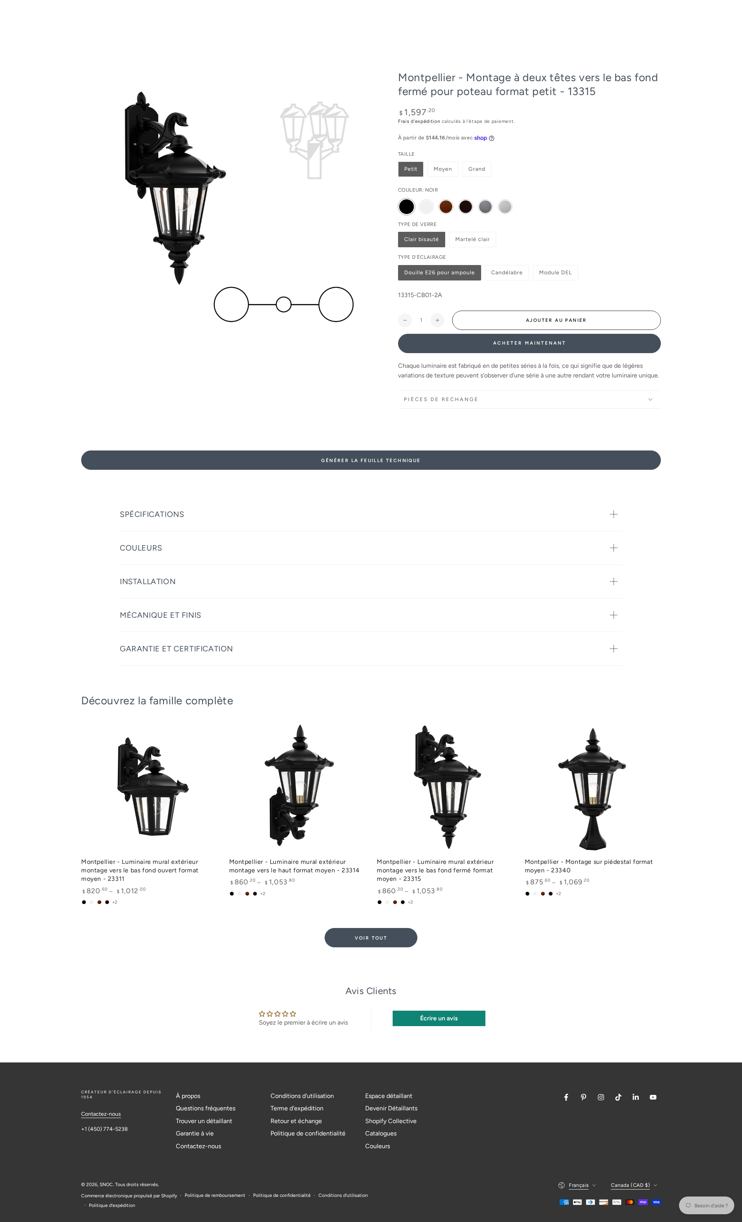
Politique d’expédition (112, 1205)
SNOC (106, 1184)
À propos (188, 1096)
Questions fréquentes (205, 1108)
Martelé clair (472, 241)
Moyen (443, 169)
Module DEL (555, 274)
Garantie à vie (195, 1133)
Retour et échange (296, 1121)
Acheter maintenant (529, 343)
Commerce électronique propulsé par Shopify (129, 1195)
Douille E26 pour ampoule (439, 274)
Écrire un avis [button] (439, 1018)
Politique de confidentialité (308, 1133)
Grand (476, 169)
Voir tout (371, 938)
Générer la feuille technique (370, 460)
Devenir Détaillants (391, 1108)
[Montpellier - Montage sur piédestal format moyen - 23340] (593, 787)
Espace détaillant (388, 1096)
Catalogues (381, 1133)
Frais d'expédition (419, 121)
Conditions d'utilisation (302, 1096)
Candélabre (507, 274)
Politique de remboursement (215, 1195)
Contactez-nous (101, 1114)
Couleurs (377, 1146)
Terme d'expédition (297, 1108)
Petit (410, 169)
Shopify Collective (391, 1121)
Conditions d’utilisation (343, 1195)
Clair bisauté (421, 241)
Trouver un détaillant (204, 1121)
